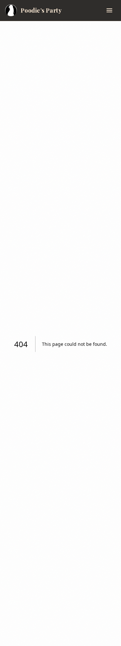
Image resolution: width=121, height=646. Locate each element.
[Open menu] (109, 10)
